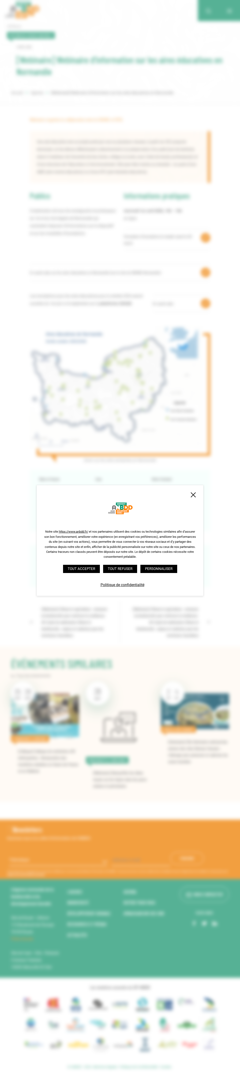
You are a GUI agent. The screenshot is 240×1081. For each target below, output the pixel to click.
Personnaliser (158, 569)
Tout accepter (81, 569)
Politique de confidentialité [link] (122, 585)
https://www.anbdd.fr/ (73, 531)
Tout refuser (120, 569)
